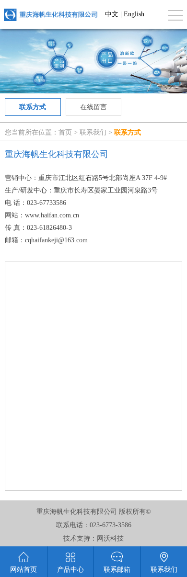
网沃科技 (110, 538)
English (134, 14)
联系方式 (32, 107)
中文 (111, 14)
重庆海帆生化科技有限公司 (50, 14)
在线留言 (93, 107)
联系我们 (93, 132)
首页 (65, 132)
